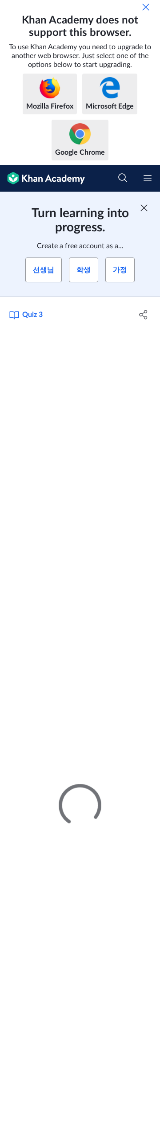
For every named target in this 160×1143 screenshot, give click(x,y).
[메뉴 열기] (147, 178)
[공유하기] (143, 315)
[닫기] (146, 7)
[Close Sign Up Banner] (144, 208)
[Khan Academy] (42, 178)
